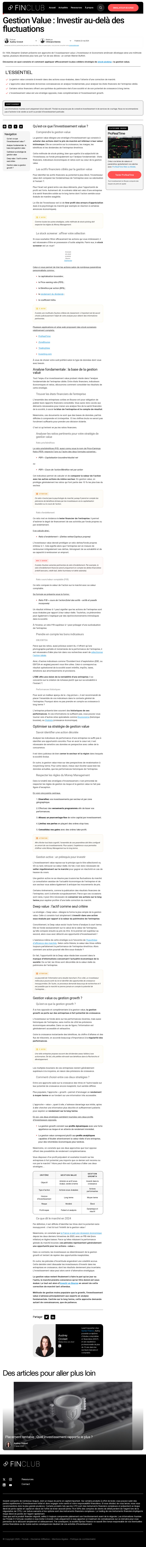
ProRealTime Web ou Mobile (124, 167)
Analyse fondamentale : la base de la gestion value (16, 147)
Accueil (52, 7)
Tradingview (68, 261)
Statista (49, 720)
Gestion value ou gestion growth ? (16, 166)
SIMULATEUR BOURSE (123, 7)
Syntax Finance (87, 1331)
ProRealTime (44, 336)
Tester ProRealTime (124, 174)
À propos (89, 7)
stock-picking (105, 62)
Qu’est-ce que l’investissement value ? (16, 140)
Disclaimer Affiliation (40, 1539)
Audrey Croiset (16, 42)
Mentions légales (60, 1539)
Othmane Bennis (53, 42)
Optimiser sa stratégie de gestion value (16, 153)
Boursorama (83, 717)
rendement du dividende (52, 294)
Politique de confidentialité (82, 1539)
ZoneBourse (44, 342)
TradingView (44, 348)
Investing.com (45, 354)
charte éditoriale (74, 45)
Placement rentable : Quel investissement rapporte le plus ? (49, 1437)
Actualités (63, 7)
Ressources (76, 7)
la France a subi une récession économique (81, 1233)
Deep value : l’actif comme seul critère (17, 160)
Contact (26, 1484)
